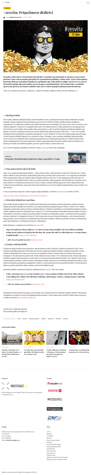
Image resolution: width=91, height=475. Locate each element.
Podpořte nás (51, 455)
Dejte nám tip (51, 453)
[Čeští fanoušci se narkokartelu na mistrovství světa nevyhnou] (79, 338)
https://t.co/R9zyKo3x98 (15, 280)
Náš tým (49, 434)
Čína (19, 318)
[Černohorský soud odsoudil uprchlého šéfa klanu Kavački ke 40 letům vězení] (34, 338)
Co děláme (50, 436)
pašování (51, 318)
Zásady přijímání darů (54, 446)
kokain (44, 318)
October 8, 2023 (36, 240)
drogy (25, 318)
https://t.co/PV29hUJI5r (28, 235)
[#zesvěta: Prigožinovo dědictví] (45, 46)
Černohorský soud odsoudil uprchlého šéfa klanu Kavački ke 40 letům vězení (34, 352)
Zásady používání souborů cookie (57, 457)
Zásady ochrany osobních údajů (57, 459)
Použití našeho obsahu (54, 444)
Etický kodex (51, 449)
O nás (48, 432)
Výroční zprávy (51, 451)
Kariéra (49, 438)
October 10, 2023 (38, 284)
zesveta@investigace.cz (27, 298)
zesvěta (66, 318)
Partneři (49, 442)
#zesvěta (7, 8)
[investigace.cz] (6, 2)
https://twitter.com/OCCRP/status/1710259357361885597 (25, 196)
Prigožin (58, 318)
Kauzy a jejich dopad (53, 440)
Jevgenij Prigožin (34, 318)
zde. (76, 91)
